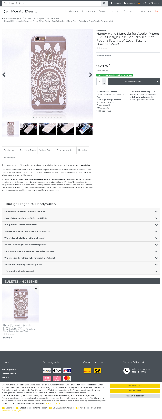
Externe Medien (40, 408)
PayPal (82, 408)
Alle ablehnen (135, 391)
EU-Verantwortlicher (66, 150)
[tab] (10, 150)
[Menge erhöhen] (104, 80)
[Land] (139, 3)
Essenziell (10, 408)
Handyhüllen (70, 11)
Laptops (114, 11)
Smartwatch (129, 11)
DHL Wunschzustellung (63, 408)
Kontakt (5, 378)
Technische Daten (28, 150)
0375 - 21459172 (139, 372)
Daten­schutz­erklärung (54, 403)
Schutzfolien (87, 11)
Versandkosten (9, 374)
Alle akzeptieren (135, 385)
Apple (41, 18)
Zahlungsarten (9, 369)
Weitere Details (46, 150)
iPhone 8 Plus (53, 18)
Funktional (96, 408)
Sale (156, 11)
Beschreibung (10, 150)
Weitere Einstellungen (12, 410)
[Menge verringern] (104, 83)
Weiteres (145, 11)
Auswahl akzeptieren (135, 396)
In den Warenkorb (133, 82)
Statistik (23, 408)
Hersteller (82, 150)
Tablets (102, 11)
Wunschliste (104, 108)
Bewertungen (10, 157)
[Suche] (104, 3)
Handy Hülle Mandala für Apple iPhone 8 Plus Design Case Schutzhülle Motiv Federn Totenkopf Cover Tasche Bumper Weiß (19, 328)
